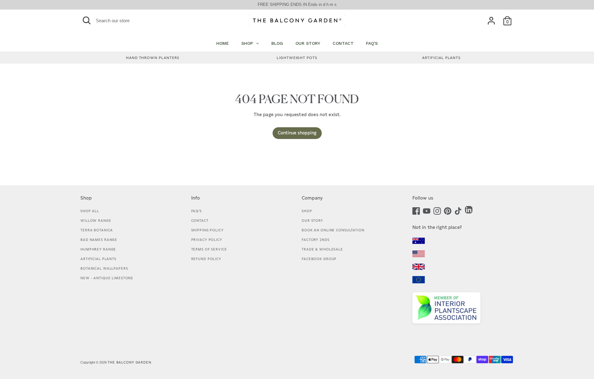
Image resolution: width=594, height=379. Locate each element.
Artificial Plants (98, 259)
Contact (200, 220)
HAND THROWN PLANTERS (152, 58)
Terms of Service (209, 249)
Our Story (312, 220)
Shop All (89, 211)
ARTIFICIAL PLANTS (441, 58)
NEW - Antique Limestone (106, 278)
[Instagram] (437, 210)
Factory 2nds (315, 240)
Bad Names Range (98, 240)
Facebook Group (319, 259)
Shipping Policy (207, 230)
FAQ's (196, 211)
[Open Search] (86, 20)
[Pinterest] (447, 210)
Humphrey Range (98, 249)
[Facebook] (416, 210)
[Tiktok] (458, 210)
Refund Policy (206, 259)
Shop (307, 211)
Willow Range (95, 220)
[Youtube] (426, 210)
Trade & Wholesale (322, 249)
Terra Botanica (96, 230)
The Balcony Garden (129, 362)
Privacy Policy (206, 240)
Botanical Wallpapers (104, 268)
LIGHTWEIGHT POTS (297, 58)
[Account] (491, 21)
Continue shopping (297, 132)
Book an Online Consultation (333, 230)
